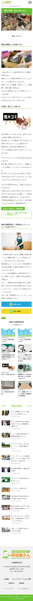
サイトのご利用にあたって (24, 588)
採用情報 (21, 583)
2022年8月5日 (21, 390)
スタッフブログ (16, 579)
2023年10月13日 (5, 353)
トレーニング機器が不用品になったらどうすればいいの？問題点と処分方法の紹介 (24, 358)
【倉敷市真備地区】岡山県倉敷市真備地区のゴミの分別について (8, 357)
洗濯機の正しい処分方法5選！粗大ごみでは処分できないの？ (24, 376)
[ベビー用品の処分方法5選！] (8, 385)
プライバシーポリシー (9, 588)
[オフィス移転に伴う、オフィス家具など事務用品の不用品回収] (25, 385)
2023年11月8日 (5, 390)
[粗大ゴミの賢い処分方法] (8, 367)
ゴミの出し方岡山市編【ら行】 (24, 340)
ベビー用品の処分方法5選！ (7, 393)
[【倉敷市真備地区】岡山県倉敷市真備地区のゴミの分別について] (8, 348)
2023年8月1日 (4, 337)
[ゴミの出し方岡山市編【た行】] (8, 332)
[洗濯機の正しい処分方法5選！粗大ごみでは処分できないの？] (25, 367)
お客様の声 (11, 583)
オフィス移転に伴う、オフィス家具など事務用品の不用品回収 (24, 393)
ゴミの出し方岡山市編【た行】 (7, 340)
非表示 (18, 36)
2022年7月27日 (22, 372)
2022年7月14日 (5, 372)
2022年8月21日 (22, 353)
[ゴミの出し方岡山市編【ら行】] (25, 332)
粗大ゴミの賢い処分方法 (8, 374)
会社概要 (6, 579)
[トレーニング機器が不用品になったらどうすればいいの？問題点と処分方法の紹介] (25, 348)
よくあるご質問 (26, 579)
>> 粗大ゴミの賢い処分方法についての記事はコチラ (16, 214)
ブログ (3, 318)
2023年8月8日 (21, 337)
